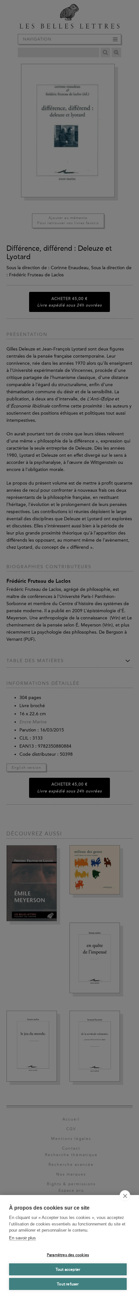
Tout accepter (68, 1269)
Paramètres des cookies (68, 1255)
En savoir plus (22, 1238)
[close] (125, 1195)
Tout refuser (68, 1284)
